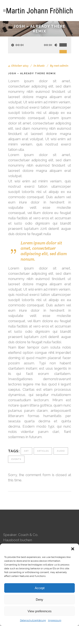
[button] (73, 549)
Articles (43, 451)
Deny (39, 599)
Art (26, 451)
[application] (39, 44)
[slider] (65, 40)
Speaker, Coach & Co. (20, 535)
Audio (61, 451)
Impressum (54, 620)
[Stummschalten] (55, 45)
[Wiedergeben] (12, 45)
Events (16, 459)
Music (41, 65)
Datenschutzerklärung (33, 620)
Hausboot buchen (17, 540)
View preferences (40, 611)
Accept (39, 588)
